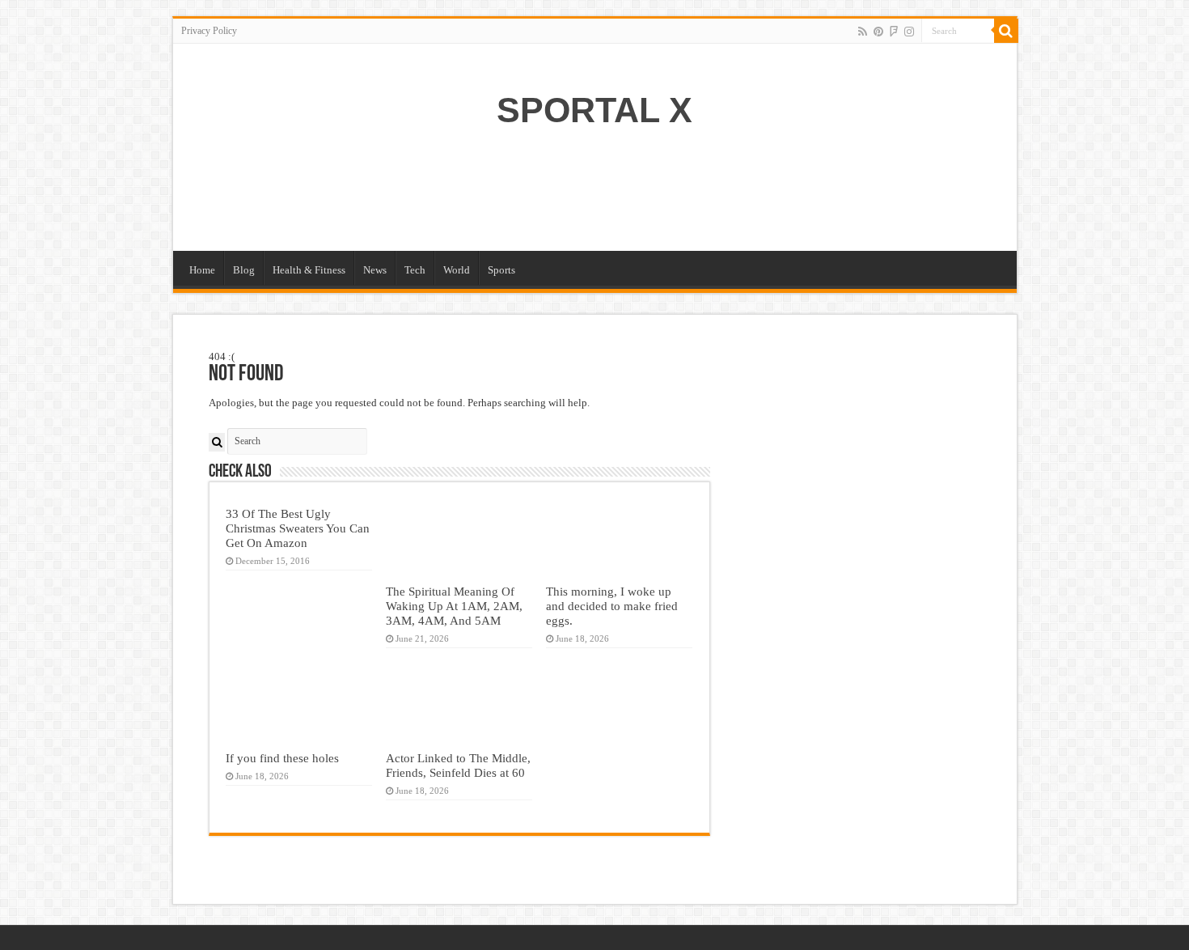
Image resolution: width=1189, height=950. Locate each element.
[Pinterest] (878, 31)
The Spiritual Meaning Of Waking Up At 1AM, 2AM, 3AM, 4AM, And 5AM (454, 605)
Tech (414, 270)
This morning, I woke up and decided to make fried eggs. (612, 605)
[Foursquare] (893, 31)
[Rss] (863, 31)
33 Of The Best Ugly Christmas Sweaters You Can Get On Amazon (298, 528)
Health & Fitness (309, 270)
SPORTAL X (594, 110)
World (456, 270)
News (375, 270)
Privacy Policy (209, 30)
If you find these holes (282, 758)
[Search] (1006, 31)
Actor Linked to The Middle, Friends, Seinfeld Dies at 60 (458, 765)
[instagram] (909, 31)
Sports (501, 270)
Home (202, 270)
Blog (244, 270)
